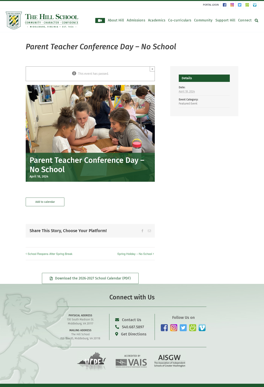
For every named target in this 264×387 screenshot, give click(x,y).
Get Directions (133, 334)
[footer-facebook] (164, 326)
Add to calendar (45, 202)
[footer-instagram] (173, 326)
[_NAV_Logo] (42, 13)
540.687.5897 (132, 327)
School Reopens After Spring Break (50, 254)
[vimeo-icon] (202, 326)
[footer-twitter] (183, 326)
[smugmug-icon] (192, 326)
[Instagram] (233, 5)
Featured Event (188, 103)
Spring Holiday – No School (134, 254)
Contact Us (131, 319)
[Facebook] (225, 5)
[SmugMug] (248, 5)
